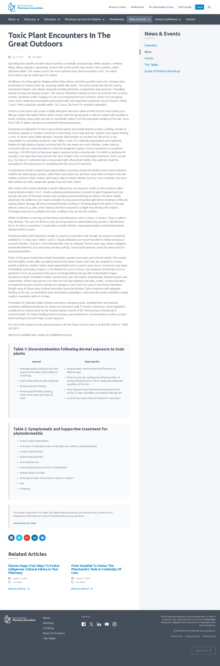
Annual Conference (166, 19)
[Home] (33, 7)
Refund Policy (209, 636)
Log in (199, 7)
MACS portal (184, 7)
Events (148, 58)
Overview (150, 45)
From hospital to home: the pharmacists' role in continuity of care (96, 569)
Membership (117, 19)
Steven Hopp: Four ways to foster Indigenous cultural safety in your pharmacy (34, 569)
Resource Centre (117, 7)
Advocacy (30, 19)
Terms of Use (177, 636)
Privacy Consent (193, 636)
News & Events (137, 19)
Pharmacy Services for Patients (83, 19)
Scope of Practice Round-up (162, 71)
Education (50, 19)
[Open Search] (209, 7)
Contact (190, 19)
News (148, 51)
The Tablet (151, 64)
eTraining (48, 628)
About (11, 19)
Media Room (137, 7)
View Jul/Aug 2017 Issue (24, 523)
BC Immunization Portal (161, 7)
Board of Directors (54, 633)
